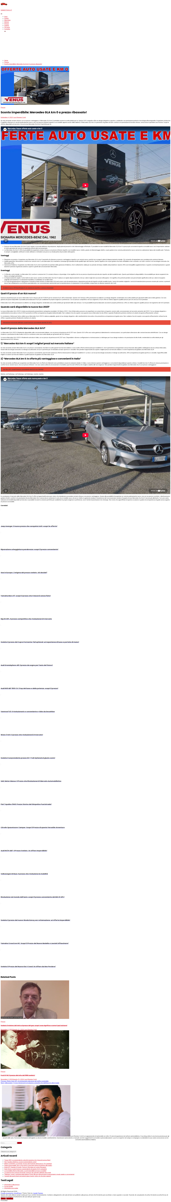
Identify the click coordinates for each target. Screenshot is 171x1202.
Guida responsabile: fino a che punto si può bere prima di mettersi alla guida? (28, 1165)
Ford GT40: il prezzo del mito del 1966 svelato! (18, 1075)
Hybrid (6, 18)
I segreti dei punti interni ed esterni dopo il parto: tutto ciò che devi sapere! (27, 1176)
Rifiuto (3, 1198)
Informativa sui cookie (11, 1188)
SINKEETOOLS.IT (6, 10)
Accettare (9, 1198)
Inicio (5, 16)
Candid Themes (38, 1193)
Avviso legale (8, 1186)
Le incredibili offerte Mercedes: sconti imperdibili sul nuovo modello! (25, 1171)
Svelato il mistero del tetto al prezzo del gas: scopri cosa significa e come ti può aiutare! (34, 1026)
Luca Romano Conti (19, 117)
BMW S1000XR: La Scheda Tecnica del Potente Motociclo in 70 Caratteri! (28, 1163)
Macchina (7, 20)
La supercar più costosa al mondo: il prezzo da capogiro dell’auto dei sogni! (27, 1172)
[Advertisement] (85, 45)
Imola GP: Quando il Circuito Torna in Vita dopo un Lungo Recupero (25, 1167)
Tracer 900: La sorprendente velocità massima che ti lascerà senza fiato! (27, 1160)
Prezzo (6, 24)
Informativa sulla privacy (12, 1184)
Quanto (6, 25)
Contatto (7, 29)
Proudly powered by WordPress (11, 1193)
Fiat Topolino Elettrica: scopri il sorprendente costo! (20, 1162)
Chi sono (7, 27)
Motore (6, 22)
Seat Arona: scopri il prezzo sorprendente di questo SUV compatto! (25, 1169)
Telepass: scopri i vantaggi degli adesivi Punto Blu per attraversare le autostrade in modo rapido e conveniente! (39, 1174)
